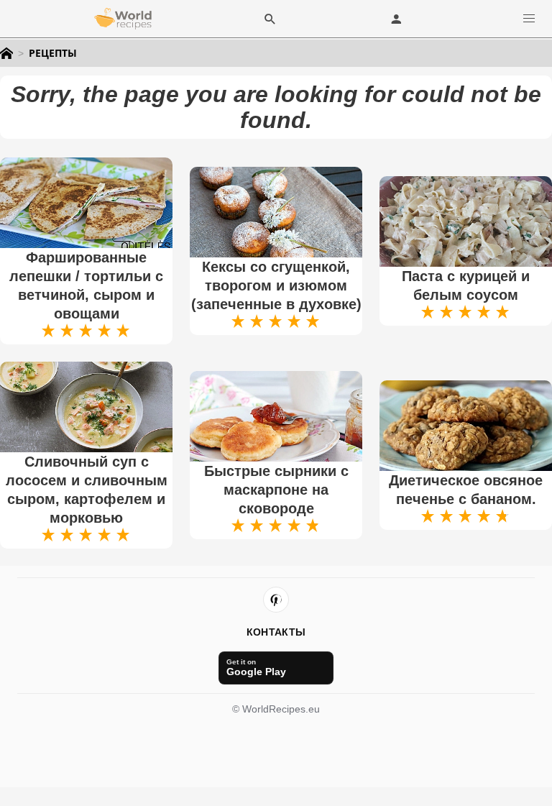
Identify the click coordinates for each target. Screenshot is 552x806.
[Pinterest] (276, 600)
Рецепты (53, 53)
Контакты (276, 632)
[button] (529, 18)
